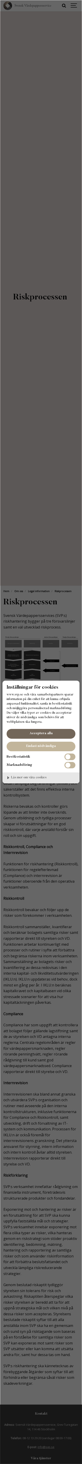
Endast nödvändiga (41, 746)
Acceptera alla (41, 733)
